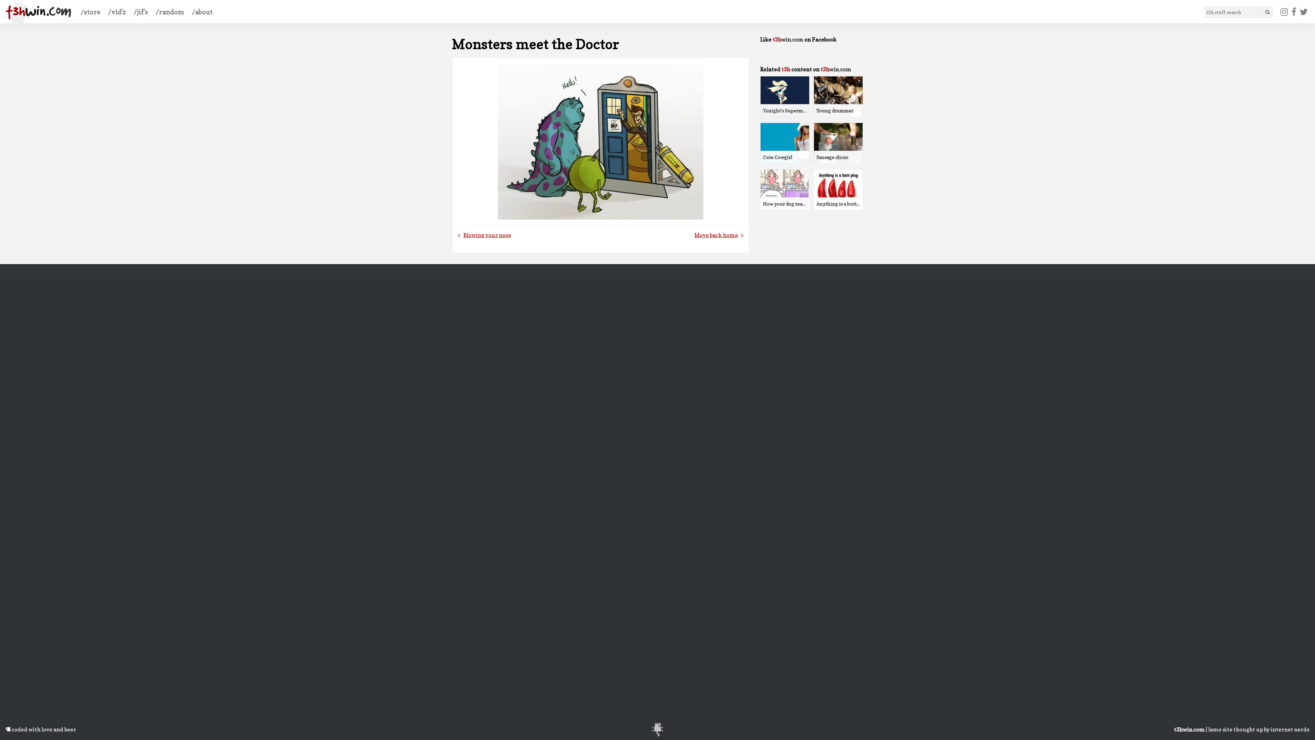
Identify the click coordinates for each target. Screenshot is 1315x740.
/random (170, 12)
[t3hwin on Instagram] (1284, 11)
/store (90, 12)
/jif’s (141, 12)
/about (202, 12)
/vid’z (117, 12)
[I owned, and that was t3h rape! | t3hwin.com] (38, 12)
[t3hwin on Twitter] (1304, 11)
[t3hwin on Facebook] (1293, 11)
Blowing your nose (487, 235)
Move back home (716, 235)
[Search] (1267, 12)
